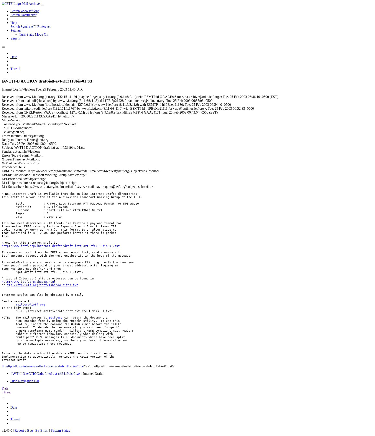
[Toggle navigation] (42, 4)
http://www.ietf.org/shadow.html (29, 281)
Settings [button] (15, 30)
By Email (41, 430)
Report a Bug (24, 430)
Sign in (15, 38)
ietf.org (55, 317)
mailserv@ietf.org (30, 304)
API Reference (41, 26)
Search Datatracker (23, 15)
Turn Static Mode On (33, 34)
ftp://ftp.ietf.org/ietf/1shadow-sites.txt (42, 285)
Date (13, 57)
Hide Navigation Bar (24, 381)
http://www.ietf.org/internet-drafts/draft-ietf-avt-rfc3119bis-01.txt (61, 246)
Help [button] (13, 23)
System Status (60, 430)
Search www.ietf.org (24, 11)
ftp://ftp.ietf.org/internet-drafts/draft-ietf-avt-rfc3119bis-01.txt (43, 366)
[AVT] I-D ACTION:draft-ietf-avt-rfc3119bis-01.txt (45, 373)
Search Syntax (20, 26)
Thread (15, 69)
